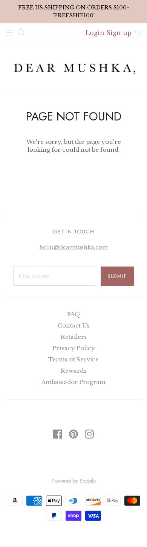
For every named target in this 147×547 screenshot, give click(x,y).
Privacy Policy (73, 348)
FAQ (73, 314)
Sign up (119, 33)
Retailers (74, 336)
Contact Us (73, 325)
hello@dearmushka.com (73, 247)
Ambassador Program (73, 381)
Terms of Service (73, 359)
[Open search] (21, 33)
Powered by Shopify (74, 481)
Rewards (73, 370)
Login (95, 33)
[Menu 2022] (9, 33)
